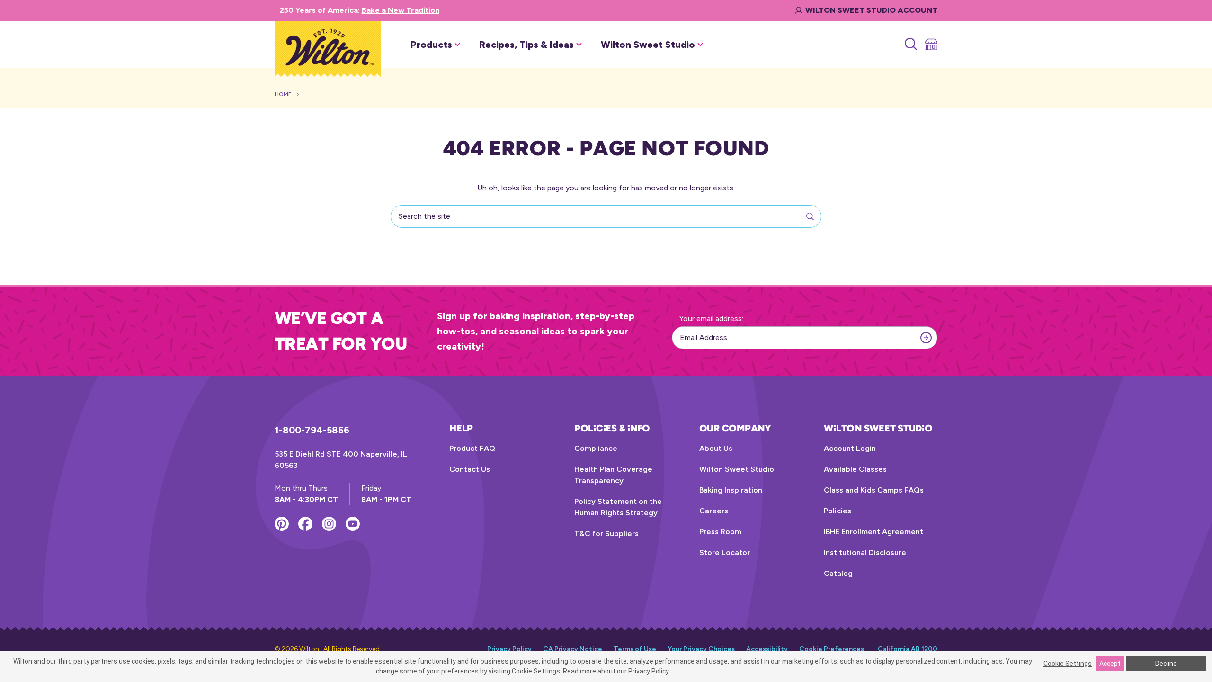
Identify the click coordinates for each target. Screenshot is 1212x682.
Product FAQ (472, 448)
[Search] (910, 44)
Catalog (838, 573)
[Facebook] (305, 524)
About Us (715, 448)
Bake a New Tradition (400, 10)
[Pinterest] (282, 524)
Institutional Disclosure (865, 552)
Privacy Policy (509, 649)
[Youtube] (353, 524)
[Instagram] (329, 524)
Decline (1166, 663)
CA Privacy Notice (572, 649)
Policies (837, 510)
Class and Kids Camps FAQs (874, 489)
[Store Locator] (930, 44)
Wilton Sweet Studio (736, 469)
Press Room (720, 531)
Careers (713, 510)
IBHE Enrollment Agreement (873, 531)
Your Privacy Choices (701, 649)
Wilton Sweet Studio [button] (648, 44)
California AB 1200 (907, 649)
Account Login (850, 448)
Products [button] (431, 44)
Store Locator (724, 552)
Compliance (595, 448)
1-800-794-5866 (312, 430)
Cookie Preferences (831, 649)
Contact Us (469, 469)
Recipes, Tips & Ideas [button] (526, 44)
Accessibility (767, 649)
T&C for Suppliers (606, 533)
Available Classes (855, 469)
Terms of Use (635, 649)
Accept (1110, 663)
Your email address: (711, 318)
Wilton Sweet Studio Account (871, 10)
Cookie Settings (1067, 663)
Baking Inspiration (730, 489)
